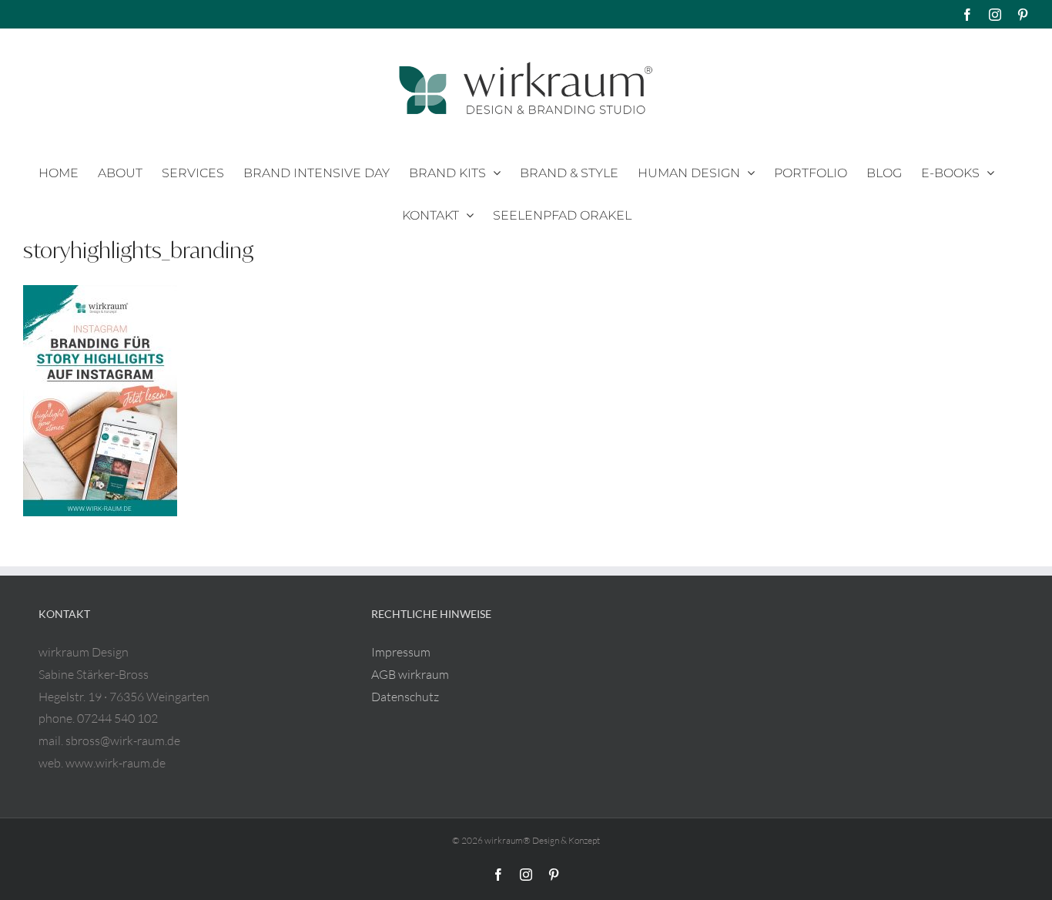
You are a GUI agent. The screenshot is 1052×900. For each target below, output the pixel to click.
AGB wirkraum (410, 674)
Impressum (401, 652)
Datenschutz (405, 696)
